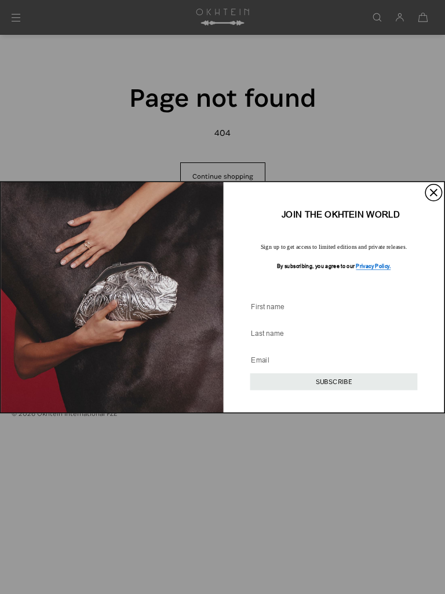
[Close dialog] (434, 192)
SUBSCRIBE (334, 381)
